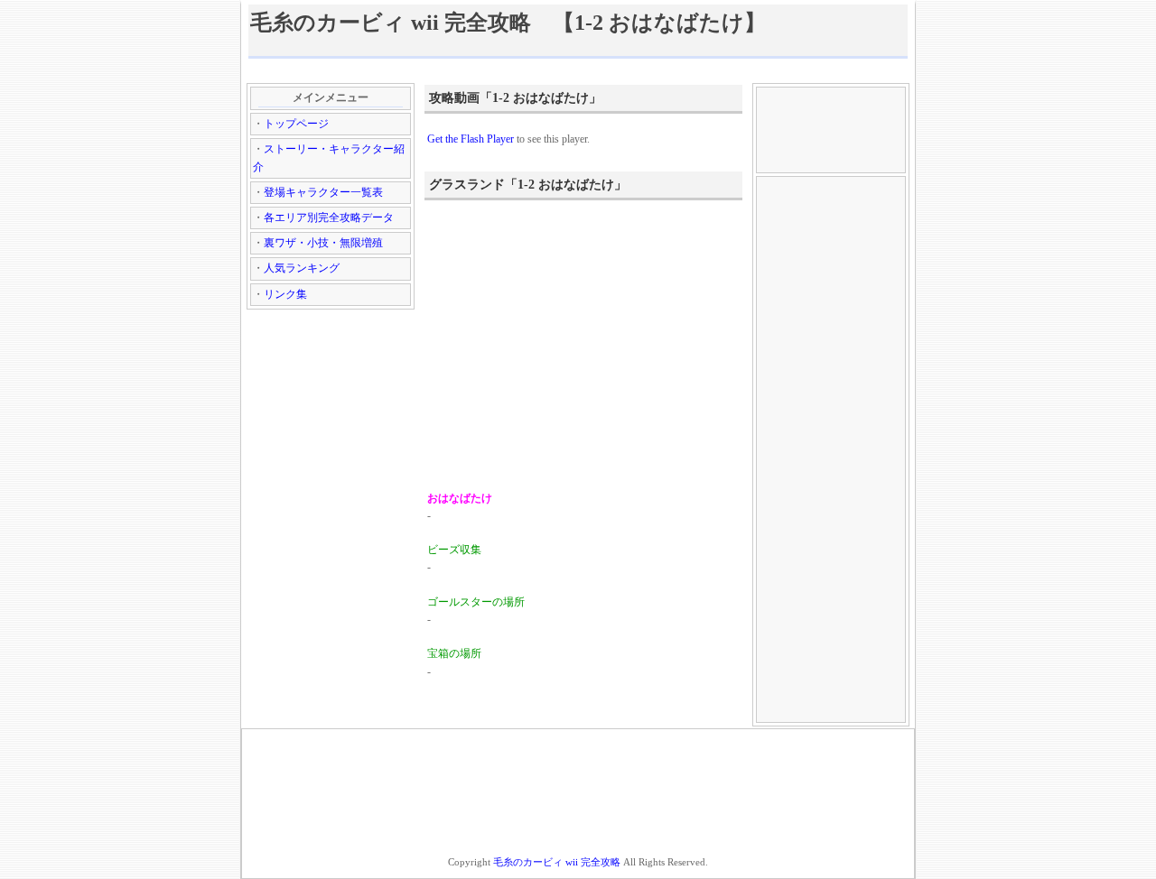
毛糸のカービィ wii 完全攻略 (556, 861)
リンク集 (285, 294)
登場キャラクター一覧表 (323, 192)
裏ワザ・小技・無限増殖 (323, 242)
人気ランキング (302, 268)
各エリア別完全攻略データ (329, 217)
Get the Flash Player (470, 139)
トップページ (296, 123)
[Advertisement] (578, 70)
